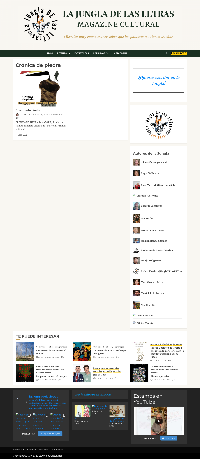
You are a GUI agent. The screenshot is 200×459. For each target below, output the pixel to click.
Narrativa (41, 103)
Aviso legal (43, 449)
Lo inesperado (98, 408)
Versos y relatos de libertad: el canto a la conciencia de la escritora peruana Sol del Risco (167, 352)
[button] (167, 53)
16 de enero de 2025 (53, 115)
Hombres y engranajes (56, 347)
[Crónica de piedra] (42, 88)
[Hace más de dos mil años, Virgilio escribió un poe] (24, 421)
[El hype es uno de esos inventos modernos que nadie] (41, 421)
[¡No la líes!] (82, 373)
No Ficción (107, 371)
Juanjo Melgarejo (29, 115)
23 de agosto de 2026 (48, 357)
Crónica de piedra (28, 110)
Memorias (171, 366)
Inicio (50, 53)
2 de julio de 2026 (161, 380)
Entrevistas (81, 53)
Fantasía (55, 366)
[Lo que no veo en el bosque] (25, 373)
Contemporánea (26, 103)
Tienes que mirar (160, 376)
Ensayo (96, 368)
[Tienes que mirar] (139, 373)
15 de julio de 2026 (47, 380)
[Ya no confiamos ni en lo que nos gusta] (82, 351)
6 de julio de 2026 (104, 378)
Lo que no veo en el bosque (51, 376)
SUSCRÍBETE (179, 53)
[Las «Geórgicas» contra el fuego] (25, 351)
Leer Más (22, 135)
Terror (48, 373)
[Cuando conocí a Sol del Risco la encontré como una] (58, 421)
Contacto (31, 449)
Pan (76, 418)
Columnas (99, 53)
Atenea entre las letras (161, 344)
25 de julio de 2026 (162, 360)
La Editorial (120, 53)
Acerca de (18, 449)
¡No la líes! (99, 374)
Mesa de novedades (45, 370)
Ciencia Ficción (43, 366)
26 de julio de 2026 (104, 357)
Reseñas (62, 53)
